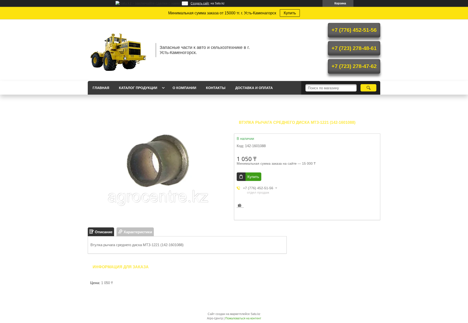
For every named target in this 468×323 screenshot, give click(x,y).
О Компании (184, 88)
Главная (101, 88)
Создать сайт (200, 3)
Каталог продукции (138, 88)
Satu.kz (255, 314)
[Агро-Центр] (119, 50)
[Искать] (368, 87)
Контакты (215, 88)
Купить (290, 13)
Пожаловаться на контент (243, 318)
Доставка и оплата (254, 88)
